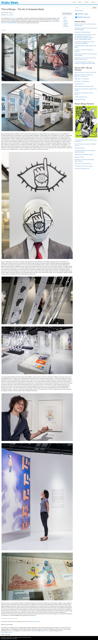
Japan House (12, 18)
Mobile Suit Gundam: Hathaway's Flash (84, 86)
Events (65, 21)
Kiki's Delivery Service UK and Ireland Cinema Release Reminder (86, 28)
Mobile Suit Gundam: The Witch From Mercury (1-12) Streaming (84, 75)
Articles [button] (80, 2)
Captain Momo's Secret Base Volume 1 (84, 154)
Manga (65, 24)
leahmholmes (45, 630)
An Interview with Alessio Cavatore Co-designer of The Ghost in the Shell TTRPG (85, 62)
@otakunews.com (84, 17)
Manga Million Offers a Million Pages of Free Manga (85, 46)
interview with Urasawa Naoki (33, 621)
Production (66, 26)
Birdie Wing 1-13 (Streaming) (82, 79)
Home (74, 2)
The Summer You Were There (82, 168)
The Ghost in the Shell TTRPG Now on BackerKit (84, 50)
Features (66, 23)
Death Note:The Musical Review (82, 32)
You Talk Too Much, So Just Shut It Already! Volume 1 (85, 144)
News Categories (67, 13)
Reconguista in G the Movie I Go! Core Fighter (84, 93)
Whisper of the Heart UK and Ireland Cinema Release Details (85, 24)
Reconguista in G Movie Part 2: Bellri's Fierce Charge (86, 89)
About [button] (93, 2)
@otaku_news (83, 14)
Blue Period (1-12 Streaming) (82, 81)
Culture (65, 20)
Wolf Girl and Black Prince (81, 97)
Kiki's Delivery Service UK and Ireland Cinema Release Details (86, 54)
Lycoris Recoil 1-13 (79, 84)
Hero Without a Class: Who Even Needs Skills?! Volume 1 (84, 160)
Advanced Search (79, 10)
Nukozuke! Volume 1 (80, 157)
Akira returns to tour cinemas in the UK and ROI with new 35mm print (85, 58)
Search (94, 7)
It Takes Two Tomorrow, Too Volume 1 (84, 166)
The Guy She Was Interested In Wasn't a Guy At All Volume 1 (86, 140)
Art (64, 18)
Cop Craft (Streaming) (80, 99)
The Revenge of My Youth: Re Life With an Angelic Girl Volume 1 (85, 151)
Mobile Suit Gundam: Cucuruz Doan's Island (85, 72)
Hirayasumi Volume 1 (80, 148)
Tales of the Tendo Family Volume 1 (83, 163)
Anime (65, 17)
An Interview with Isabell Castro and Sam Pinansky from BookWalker (84, 42)
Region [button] (87, 2)
